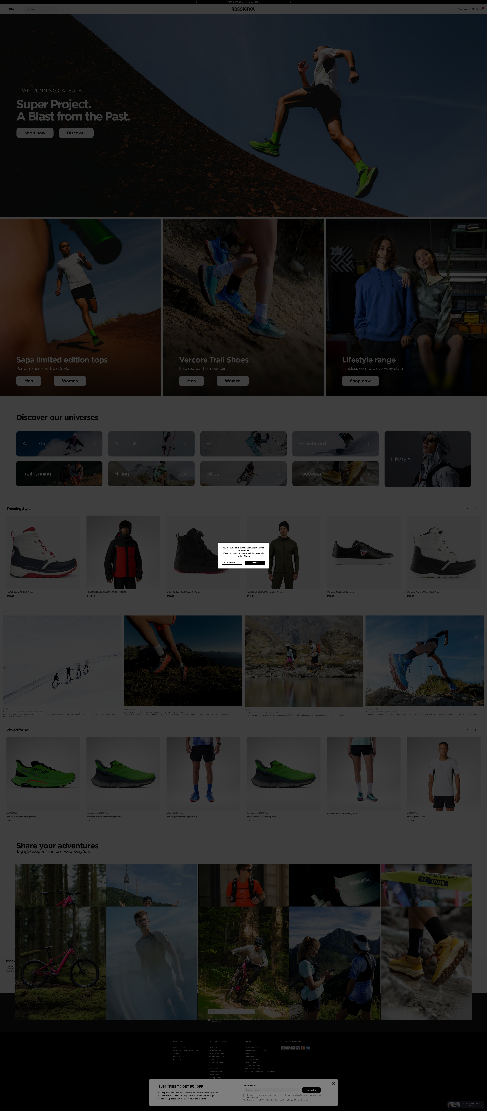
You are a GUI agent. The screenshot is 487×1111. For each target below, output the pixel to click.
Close (255, 562)
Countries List (232, 562)
